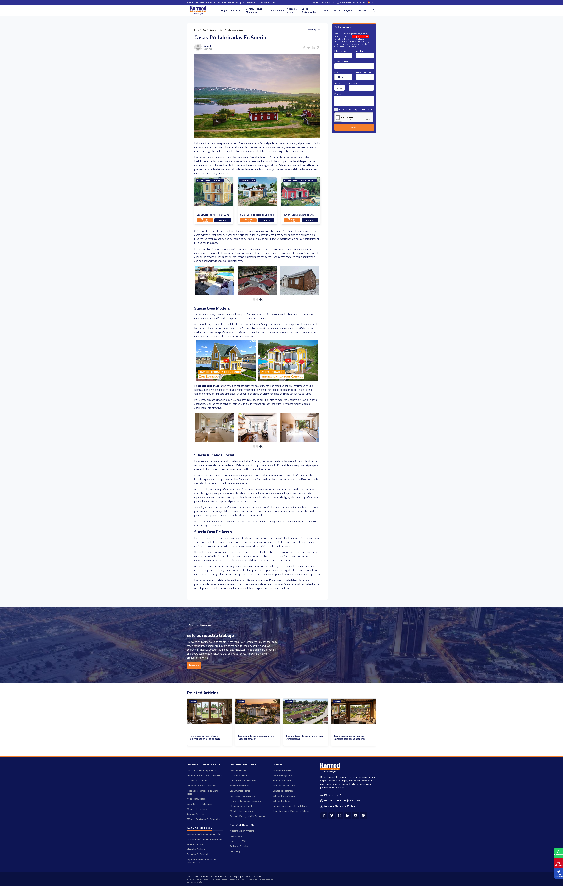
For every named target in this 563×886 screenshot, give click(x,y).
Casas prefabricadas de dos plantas (204, 839)
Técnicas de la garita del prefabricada (291, 806)
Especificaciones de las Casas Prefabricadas (201, 861)
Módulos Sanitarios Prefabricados (203, 819)
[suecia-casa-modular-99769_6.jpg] (214, 427)
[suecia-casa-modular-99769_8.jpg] (299, 427)
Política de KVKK (238, 841)
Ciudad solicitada (363, 72)
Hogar (224, 10)
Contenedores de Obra (243, 764)
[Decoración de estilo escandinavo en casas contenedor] (305, 711)
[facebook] (323, 815)
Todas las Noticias (239, 846)
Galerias (336, 10)
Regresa (316, 29)
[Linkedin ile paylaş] (313, 47)
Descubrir (194, 665)
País (336, 72)
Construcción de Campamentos (202, 770)
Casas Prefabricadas (309, 10)
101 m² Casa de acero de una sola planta (299, 216)
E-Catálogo (235, 851)
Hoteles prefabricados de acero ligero (202, 792)
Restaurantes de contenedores (245, 801)
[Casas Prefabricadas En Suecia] (227, 380)
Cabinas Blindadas (281, 801)
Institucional (236, 10)
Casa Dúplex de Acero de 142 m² (213, 214)
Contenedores (277, 10)
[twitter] (331, 815)
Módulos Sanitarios (239, 785)
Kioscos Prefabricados (284, 785)
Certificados (236, 836)
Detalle (222, 220)
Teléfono (338, 83)
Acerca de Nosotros (242, 825)
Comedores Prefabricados (199, 804)
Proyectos (348, 10)
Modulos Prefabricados (241, 811)
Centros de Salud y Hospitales (202, 785)
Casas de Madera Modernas (243, 780)
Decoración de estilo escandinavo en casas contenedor (304, 737)
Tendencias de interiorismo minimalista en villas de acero (252, 737)
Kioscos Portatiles (282, 780)
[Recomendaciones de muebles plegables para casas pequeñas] (209, 711)
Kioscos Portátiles (282, 770)
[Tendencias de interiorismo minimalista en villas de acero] (257, 711)
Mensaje (338, 93)
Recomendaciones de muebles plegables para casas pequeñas (205, 737)
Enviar (354, 127)
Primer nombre (341, 51)
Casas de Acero (248, 180)
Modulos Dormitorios (197, 809)
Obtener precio (205, 220)
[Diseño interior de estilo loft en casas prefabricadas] (353, 711)
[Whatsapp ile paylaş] (318, 47)
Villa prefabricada (195, 844)
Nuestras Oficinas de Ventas (352, 2)
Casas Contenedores (240, 790)
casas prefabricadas (269, 231)
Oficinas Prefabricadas (198, 780)
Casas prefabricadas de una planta (204, 834)
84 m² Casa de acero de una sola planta (257, 216)
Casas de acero (292, 10)
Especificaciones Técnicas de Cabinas (291, 811)
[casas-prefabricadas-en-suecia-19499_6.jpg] (214, 280)
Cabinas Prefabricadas (284, 796)
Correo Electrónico (342, 61)
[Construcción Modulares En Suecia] (288, 380)
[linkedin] (347, 815)
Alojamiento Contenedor (242, 806)
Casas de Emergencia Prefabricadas (247, 816)
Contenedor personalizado (243, 796)
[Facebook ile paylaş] (304, 47)
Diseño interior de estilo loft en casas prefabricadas (353, 737)
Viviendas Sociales (196, 849)
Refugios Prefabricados (198, 854)
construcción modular (210, 386)
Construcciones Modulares (254, 10)
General (193, 701)
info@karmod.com (360, 36)
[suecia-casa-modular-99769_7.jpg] (257, 427)
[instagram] (339, 815)
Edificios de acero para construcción (204, 775)
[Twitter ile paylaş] (308, 47)
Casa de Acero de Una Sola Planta (299, 180)
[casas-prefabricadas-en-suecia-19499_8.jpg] (299, 280)
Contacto (361, 10)
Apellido (359, 51)
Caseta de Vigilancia (282, 775)
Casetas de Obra (238, 770)
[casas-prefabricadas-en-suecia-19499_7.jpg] (257, 280)
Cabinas (325, 10)
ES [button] (371, 2)
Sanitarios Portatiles (283, 790)
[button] (254, 299)
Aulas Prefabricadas (197, 799)
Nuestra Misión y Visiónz (242, 830)
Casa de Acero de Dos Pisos (210, 180)
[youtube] (355, 815)
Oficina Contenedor (239, 775)
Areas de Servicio (195, 814)
